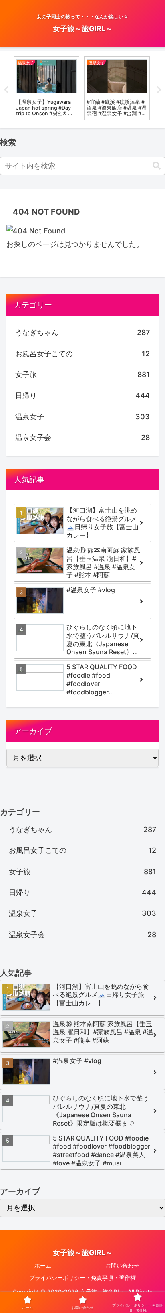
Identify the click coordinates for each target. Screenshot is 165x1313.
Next (159, 90)
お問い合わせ (122, 1265)
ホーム (42, 1265)
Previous (6, 90)
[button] (156, 165)
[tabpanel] (46, 88)
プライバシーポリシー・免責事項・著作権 (82, 1277)
